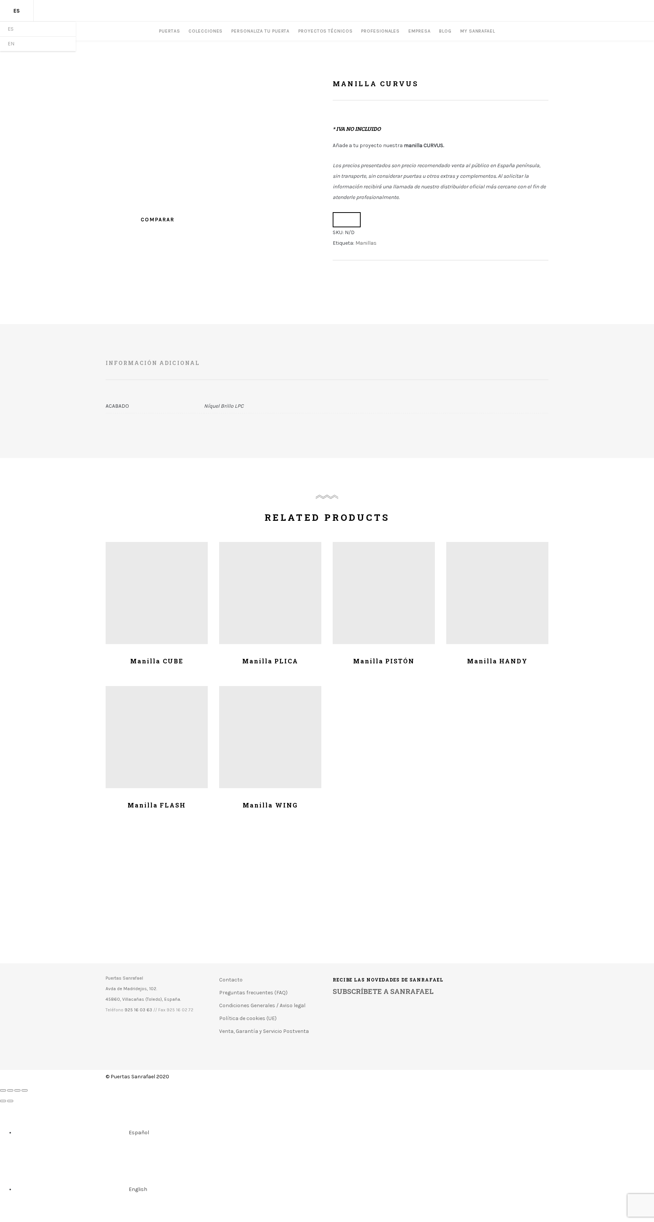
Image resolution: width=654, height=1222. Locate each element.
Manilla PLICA (270, 661)
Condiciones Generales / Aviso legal (262, 1005)
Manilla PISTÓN (383, 661)
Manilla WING (270, 805)
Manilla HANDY (497, 661)
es (16, 11)
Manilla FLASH (157, 805)
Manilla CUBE (156, 661)
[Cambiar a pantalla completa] (17, 1090)
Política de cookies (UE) (248, 1018)
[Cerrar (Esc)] (3, 1090)
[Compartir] (10, 1090)
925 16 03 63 (138, 1009)
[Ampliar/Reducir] (25, 1090)
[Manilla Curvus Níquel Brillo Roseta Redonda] (213, 182)
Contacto (231, 980)
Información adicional (152, 362)
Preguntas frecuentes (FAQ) (253, 992)
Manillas (366, 243)
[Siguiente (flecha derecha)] (10, 1101)
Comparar (347, 219)
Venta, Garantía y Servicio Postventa (264, 1031)
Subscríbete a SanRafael (383, 991)
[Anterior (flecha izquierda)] (3, 1101)
